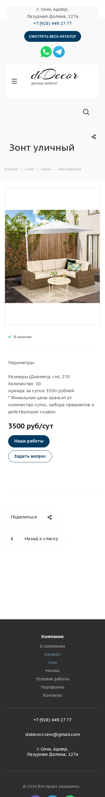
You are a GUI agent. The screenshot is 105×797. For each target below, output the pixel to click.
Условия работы (52, 679)
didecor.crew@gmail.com (52, 734)
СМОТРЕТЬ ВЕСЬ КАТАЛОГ (52, 36)
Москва (53, 670)
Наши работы (28, 441)
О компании (52, 646)
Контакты (52, 695)
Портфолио (52, 687)
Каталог (52, 654)
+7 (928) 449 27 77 (53, 23)
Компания (52, 636)
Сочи (52, 662)
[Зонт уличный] (52, 256)
